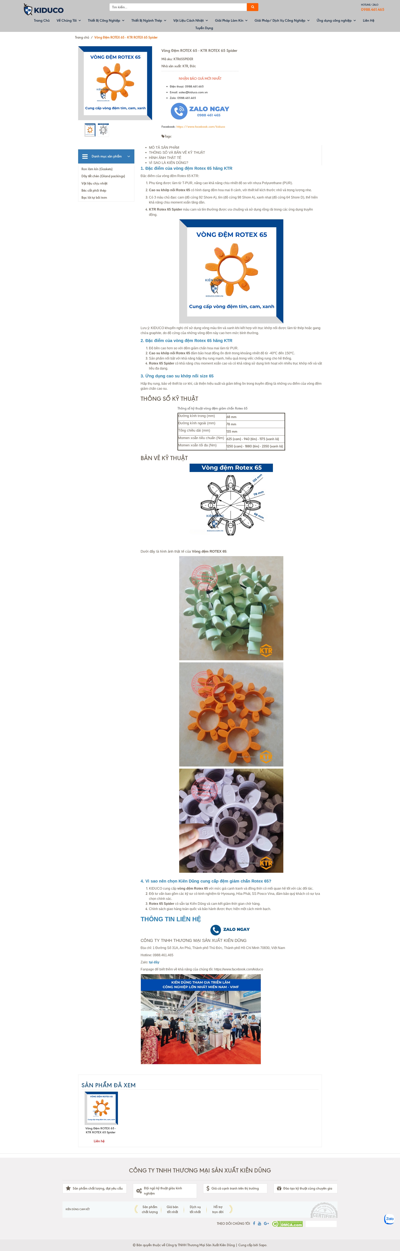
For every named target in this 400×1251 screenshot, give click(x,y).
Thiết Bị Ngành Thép (146, 20)
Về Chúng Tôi (67, 20)
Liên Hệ (368, 20)
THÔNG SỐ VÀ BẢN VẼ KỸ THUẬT (177, 153)
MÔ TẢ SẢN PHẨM (164, 148)
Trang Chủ (42, 20)
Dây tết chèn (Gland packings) (103, 176)
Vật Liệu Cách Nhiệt (188, 20)
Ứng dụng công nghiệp (334, 20)
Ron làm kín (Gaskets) (96, 169)
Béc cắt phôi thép (93, 190)
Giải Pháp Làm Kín (229, 20)
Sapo (262, 1245)
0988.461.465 (372, 9)
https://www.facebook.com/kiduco (200, 127)
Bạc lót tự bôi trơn (94, 198)
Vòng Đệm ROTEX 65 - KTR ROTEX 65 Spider (100, 1130)
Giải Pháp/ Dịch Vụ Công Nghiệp (280, 20)
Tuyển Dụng (204, 28)
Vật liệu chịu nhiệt (94, 183)
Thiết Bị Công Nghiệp (104, 20)
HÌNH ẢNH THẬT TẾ (165, 158)
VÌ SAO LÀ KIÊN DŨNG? (168, 163)
